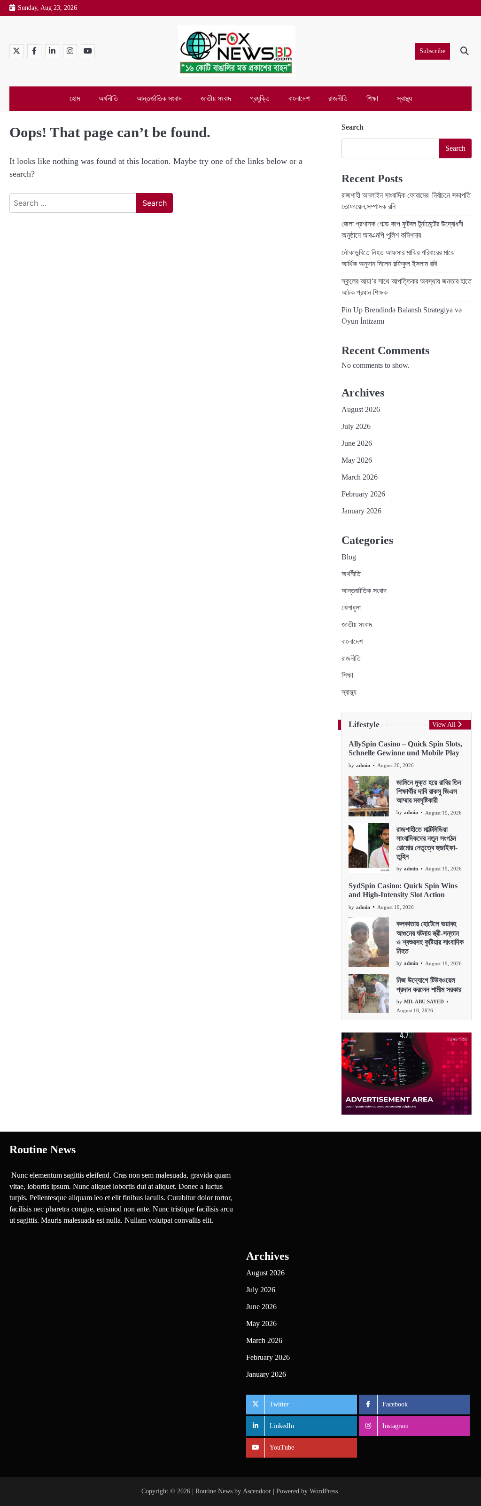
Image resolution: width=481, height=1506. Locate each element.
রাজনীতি (338, 98)
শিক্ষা (372, 98)
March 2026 (359, 477)
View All (444, 724)
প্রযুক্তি (260, 98)
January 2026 (361, 511)
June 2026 (356, 443)
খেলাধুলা (351, 608)
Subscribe (432, 50)
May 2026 (356, 460)
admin (363, 765)
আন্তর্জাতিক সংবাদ (159, 98)
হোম (75, 98)
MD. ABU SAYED (424, 1001)
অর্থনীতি (108, 98)
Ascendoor (257, 1491)
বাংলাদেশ (299, 98)
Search (352, 127)
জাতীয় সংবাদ (216, 98)
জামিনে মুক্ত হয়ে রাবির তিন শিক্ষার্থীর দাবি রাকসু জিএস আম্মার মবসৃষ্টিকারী (428, 791)
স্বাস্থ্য (404, 98)
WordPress (324, 1491)
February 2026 (363, 494)
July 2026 (356, 426)
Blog (348, 557)
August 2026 (360, 409)
